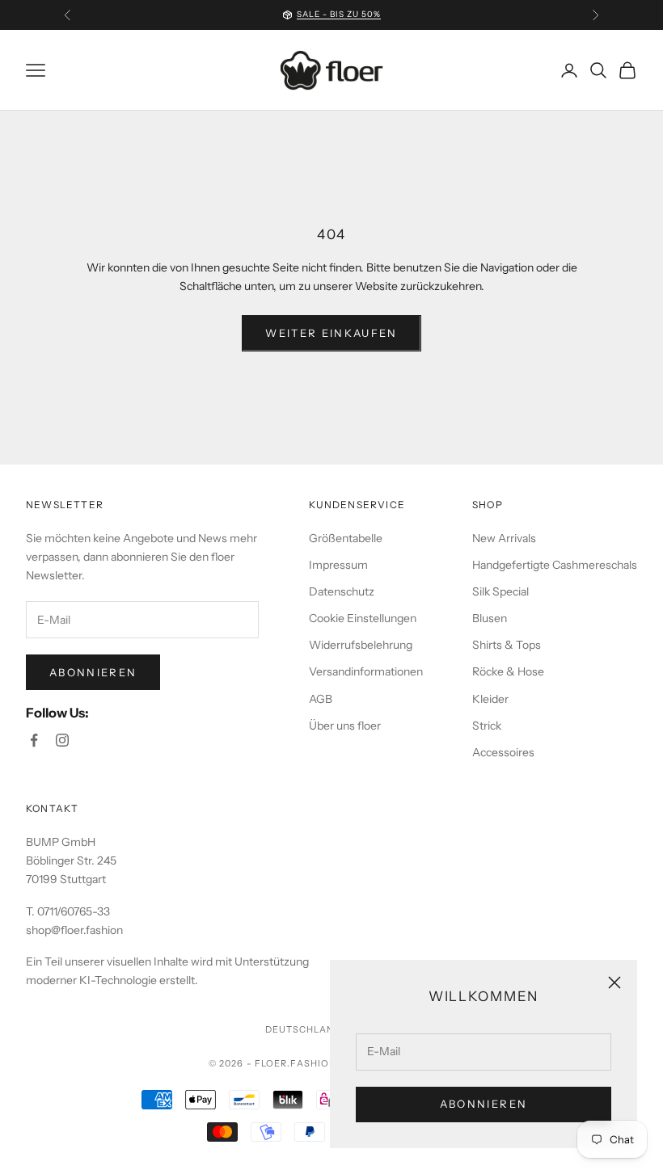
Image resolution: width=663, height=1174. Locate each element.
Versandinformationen (366, 671)
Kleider (490, 699)
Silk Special (500, 591)
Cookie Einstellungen (362, 618)
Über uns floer (345, 725)
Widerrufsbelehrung (360, 644)
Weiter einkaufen (331, 332)
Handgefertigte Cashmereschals (554, 565)
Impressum (338, 565)
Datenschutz (341, 591)
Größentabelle (345, 538)
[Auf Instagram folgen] (62, 740)
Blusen (489, 618)
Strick (486, 725)
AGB (320, 699)
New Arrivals (504, 538)
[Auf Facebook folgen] (34, 740)
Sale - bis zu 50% (339, 14)
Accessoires (503, 752)
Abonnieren (483, 1103)
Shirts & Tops (506, 644)
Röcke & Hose (508, 671)
